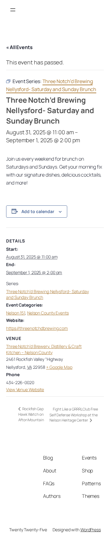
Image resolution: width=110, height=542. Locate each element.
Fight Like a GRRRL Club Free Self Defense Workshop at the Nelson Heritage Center (74, 414)
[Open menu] (12, 9)
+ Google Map (59, 367)
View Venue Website (25, 389)
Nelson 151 (15, 313)
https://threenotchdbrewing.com (37, 328)
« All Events (19, 47)
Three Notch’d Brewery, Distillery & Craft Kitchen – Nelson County (44, 349)
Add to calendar (37, 211)
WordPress (90, 529)
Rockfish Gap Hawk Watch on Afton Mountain (31, 414)
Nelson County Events (48, 313)
